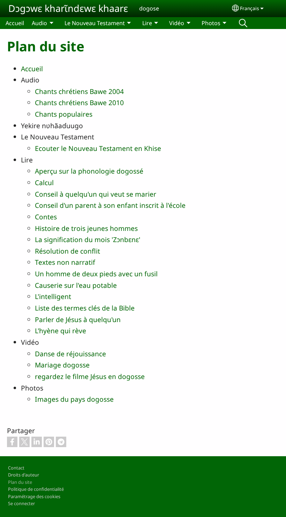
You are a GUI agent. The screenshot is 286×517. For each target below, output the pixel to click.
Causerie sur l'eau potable (76, 285)
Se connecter (21, 503)
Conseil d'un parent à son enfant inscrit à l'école (110, 205)
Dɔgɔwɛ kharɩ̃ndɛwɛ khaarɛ (68, 8)
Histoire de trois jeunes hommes (86, 228)
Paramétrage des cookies (34, 496)
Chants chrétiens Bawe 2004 (79, 91)
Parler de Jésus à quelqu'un (78, 319)
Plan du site (20, 482)
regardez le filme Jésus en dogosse (90, 376)
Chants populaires (63, 114)
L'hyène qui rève (60, 330)
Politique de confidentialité (36, 489)
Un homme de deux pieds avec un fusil (96, 273)
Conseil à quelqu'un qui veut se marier (95, 194)
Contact (16, 468)
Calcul (44, 182)
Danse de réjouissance (70, 353)
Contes (46, 216)
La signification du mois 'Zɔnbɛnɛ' (87, 239)
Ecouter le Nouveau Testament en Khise (98, 148)
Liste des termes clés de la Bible (85, 308)
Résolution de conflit (67, 251)
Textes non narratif (65, 262)
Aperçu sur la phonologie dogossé (89, 171)
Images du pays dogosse (74, 399)
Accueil (15, 23)
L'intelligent (53, 296)
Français (249, 8)
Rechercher (243, 23)
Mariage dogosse (62, 365)
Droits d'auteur (23, 475)
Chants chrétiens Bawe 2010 (79, 102)
